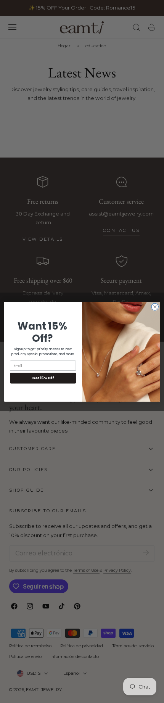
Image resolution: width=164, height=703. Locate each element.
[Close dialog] (154, 306)
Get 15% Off (43, 377)
